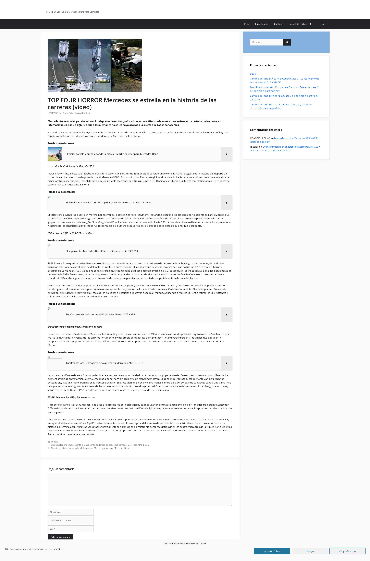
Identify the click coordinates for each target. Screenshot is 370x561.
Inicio (246, 23)
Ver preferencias (347, 551)
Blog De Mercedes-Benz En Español (77, 7)
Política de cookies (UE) (300, 23)
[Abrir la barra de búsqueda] (323, 24)
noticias (54, 441)
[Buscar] (287, 42)
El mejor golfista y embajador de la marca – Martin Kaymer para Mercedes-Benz (90, 448)
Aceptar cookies (272, 551)
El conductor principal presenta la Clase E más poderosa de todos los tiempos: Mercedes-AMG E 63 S (100, 444)
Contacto (278, 23)
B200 (253, 73)
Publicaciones (261, 23)
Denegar (310, 551)
